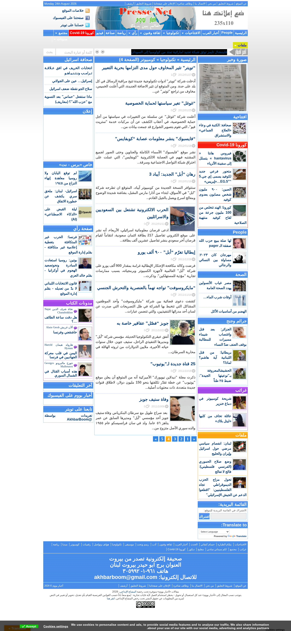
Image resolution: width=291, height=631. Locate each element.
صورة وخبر (237, 59)
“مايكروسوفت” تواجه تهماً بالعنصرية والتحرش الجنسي (146, 287)
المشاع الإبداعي (128, 591)
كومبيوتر (75, 544)
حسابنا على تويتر (72, 25)
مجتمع (63, 33)
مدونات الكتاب (79, 303)
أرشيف (130, 3)
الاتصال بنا (200, 3)
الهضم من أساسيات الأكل (228, 311)
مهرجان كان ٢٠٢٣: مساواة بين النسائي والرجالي (215, 260)
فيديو (99, 33)
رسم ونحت (143, 544)
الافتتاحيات (192, 33)
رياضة (121, 33)
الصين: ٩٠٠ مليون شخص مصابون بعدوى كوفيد (215, 194)
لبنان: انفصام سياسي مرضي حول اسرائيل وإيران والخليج (215, 448)
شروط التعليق (225, 3)
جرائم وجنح (236, 320)
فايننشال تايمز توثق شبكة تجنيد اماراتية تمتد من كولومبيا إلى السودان (179, 52)
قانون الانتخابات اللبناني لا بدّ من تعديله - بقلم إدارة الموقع (61, 288)
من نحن (212, 3)
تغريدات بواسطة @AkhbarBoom (68, 417)
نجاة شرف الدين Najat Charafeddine (59, 310)
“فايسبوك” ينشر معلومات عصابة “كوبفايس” (155, 138)
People (227, 32)
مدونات (62, 39)
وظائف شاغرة (184, 3)
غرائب (241, 390)
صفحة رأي (82, 228)
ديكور (191, 549)
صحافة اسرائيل (78, 59)
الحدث (194, 544)
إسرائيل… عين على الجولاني (72, 81)
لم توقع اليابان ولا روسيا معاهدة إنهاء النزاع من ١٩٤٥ (61, 178)
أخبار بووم (145, 18)
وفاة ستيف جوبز (154, 399)
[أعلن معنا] (223, 28)
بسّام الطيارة (225, 544)
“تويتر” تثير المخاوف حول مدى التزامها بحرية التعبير (148, 67)
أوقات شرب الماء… (217, 297)
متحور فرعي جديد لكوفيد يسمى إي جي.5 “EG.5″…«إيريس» (215, 176)
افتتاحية (240, 116)
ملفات (242, 45)
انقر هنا (111, 598)
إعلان (87, 111)
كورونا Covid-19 (82, 33)
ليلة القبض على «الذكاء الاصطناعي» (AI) (61, 214)
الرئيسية (241, 33)
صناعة (110, 33)
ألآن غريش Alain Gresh (59, 327)
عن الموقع (241, 3)
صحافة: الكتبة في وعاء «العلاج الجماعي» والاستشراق (215, 130)
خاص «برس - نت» (75, 164)
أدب (154, 544)
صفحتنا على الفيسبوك (68, 18)
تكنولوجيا (172, 33)
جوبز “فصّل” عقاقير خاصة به (143, 323)
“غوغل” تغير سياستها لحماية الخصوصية (160, 103)
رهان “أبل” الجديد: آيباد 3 (172, 174)
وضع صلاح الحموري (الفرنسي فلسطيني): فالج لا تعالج (215, 466)
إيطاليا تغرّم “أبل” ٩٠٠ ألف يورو (166, 252)
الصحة (241, 274)
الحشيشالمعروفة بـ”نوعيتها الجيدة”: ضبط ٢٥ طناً (215, 375)
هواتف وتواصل (101, 544)
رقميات (87, 544)
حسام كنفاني (208, 544)
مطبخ (201, 549)
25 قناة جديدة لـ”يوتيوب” (172, 363)
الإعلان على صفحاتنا (164, 3)
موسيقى (129, 544)
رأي (134, 33)
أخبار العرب (211, 33)
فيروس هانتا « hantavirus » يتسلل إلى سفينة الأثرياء (215, 158)
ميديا (64, 544)
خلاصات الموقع (73, 10)
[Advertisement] (68, 137)
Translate (241, 536)
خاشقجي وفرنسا (65, 332)
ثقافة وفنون (151, 33)
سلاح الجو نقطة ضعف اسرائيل (70, 89)
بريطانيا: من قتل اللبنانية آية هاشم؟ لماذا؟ (215, 357)
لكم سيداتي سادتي (217, 549)
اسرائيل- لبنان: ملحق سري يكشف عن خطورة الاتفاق (61, 196)
